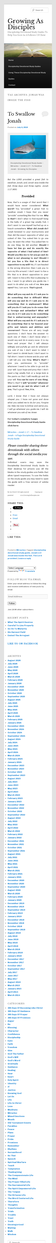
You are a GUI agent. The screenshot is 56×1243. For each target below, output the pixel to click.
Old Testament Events (19, 1123)
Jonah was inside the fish (20, 556)
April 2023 (13, 792)
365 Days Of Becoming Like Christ (25, 1008)
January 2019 (14, 916)
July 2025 (12, 703)
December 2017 (16, 959)
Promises (13, 1142)
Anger (11, 1021)
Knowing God (14, 1093)
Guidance (13, 1067)
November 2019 (16, 906)
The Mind (12, 1178)
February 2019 (15, 913)
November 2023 (16, 769)
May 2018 (12, 942)
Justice (12, 1090)
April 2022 (13, 828)
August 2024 (14, 739)
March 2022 (14, 831)
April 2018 (13, 946)
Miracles (20, 550)
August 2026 (14, 660)
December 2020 (16, 880)
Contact (11, 85)
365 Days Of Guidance (19, 1011)
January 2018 (14, 956)
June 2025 (13, 706)
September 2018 (16, 929)
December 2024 (16, 726)
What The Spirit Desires (20, 622)
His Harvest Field (16, 632)
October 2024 (15, 732)
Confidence (14, 1034)
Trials (11, 1211)
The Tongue (14, 1192)
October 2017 (15, 965)
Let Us (11, 1096)
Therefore (13, 1201)
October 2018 (15, 926)
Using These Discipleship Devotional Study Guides (27, 75)
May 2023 (12, 788)
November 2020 (16, 883)
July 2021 (12, 857)
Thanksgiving (15, 1172)
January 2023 (14, 801)
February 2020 (15, 897)
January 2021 (14, 877)
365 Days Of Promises (19, 1018)
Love (10, 1106)
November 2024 (16, 729)
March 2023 (14, 795)
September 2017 (16, 969)
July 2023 (12, 782)
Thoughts (13, 1205)
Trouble (12, 1215)
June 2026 (13, 667)
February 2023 (15, 798)
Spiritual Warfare (17, 1162)
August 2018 (14, 933)
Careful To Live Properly (20, 625)
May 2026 (12, 670)
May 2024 (12, 749)
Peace (11, 1129)
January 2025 (14, 723)
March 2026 (14, 677)
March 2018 (14, 949)
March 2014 (14, 995)
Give (10, 1050)
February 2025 (15, 719)
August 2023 (14, 778)
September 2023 (16, 775)
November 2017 (16, 962)
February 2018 (15, 952)
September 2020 (16, 887)
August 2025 (14, 700)
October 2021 (15, 847)
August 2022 (14, 818)
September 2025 (16, 696)
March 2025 (14, 716)
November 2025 (16, 690)
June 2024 (13, 746)
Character (13, 1031)
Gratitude (13, 1064)
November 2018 (16, 923)
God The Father (16, 1054)
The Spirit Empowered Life (22, 1188)
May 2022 (12, 824)
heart (11, 1077)
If (8, 1087)
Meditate (13, 1110)
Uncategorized (15, 1224)
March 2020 (14, 893)
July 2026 (12, 664)
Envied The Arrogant (18, 635)
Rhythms (12, 1149)
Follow (12, 603)
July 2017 (12, 972)
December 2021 (16, 841)
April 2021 (13, 867)
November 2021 (16, 844)
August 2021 (14, 854)
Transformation (16, 1208)
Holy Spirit (13, 1080)
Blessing (12, 1027)
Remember (13, 1146)
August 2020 (14, 890)
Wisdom (12, 1234)
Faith (10, 1044)
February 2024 (15, 759)
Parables (12, 1126)
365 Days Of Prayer (18, 1014)
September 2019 (16, 910)
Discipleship (14, 1037)
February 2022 (15, 834)
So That (12, 1155)
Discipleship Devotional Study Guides (24, 66)
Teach (11, 1165)
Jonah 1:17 (36, 553)
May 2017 (12, 979)
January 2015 (14, 988)
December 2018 (16, 920)
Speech (12, 1159)
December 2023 (16, 765)
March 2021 (14, 870)
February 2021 (15, 874)
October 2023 (15, 772)
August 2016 (14, 982)
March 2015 (14, 985)
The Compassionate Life (20, 1175)
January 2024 (14, 762)
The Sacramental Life (19, 1185)
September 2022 (16, 815)
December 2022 (16, 805)
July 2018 (12, 936)
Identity (12, 1083)
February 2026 (15, 680)
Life (10, 1100)
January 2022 (14, 837)
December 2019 (16, 903)
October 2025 (15, 693)
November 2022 (16, 808)
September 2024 (16, 736)
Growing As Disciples (25, 24)
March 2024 (14, 755)
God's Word (14, 1060)
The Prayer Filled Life (19, 1182)
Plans (10, 1132)
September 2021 (16, 851)
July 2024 (12, 742)
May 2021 (12, 864)
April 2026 (13, 673)
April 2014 (13, 992)
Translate (30, 571)
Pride (11, 1139)
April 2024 (13, 752)
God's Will (13, 1057)
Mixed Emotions (16, 1116)
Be (9, 1024)
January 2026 (14, 683)
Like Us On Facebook (23, 643)
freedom (12, 1047)
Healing (12, 1070)
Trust (10, 1218)
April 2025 (13, 713)
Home (11, 60)
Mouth (11, 1119)
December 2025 (16, 687)
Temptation (14, 1169)
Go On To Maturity (17, 629)
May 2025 (12, 710)
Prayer (11, 1136)
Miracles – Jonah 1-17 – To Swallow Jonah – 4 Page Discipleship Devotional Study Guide (26, 435)
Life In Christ (14, 1103)
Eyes (10, 1041)
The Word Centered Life (20, 1198)
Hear (10, 1073)
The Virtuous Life (17, 1195)
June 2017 (13, 975)
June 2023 (13, 785)
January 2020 (14, 900)
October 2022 (15, 811)
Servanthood (14, 1152)
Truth (10, 1221)
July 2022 (12, 821)
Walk (10, 1231)
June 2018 (13, 939)
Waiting (12, 1228)
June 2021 (13, 860)
